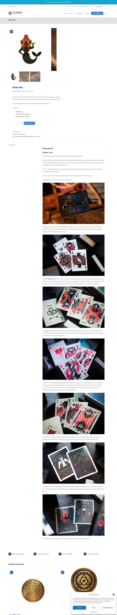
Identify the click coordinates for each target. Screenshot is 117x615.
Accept (79, 607)
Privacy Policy (93, 611)
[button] (113, 594)
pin (24, 134)
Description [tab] (11, 145)
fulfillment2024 (28, 136)
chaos (21, 134)
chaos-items (19, 136)
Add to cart (29, 123)
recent (38, 136)
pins (34, 136)
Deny (93, 607)
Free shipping (50, 2)
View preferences (108, 607)
